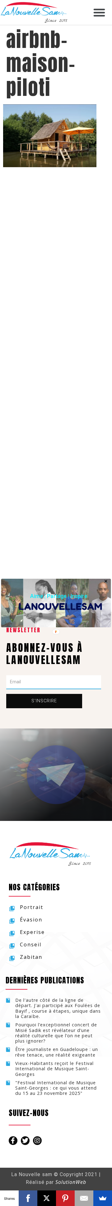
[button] (59, 596)
